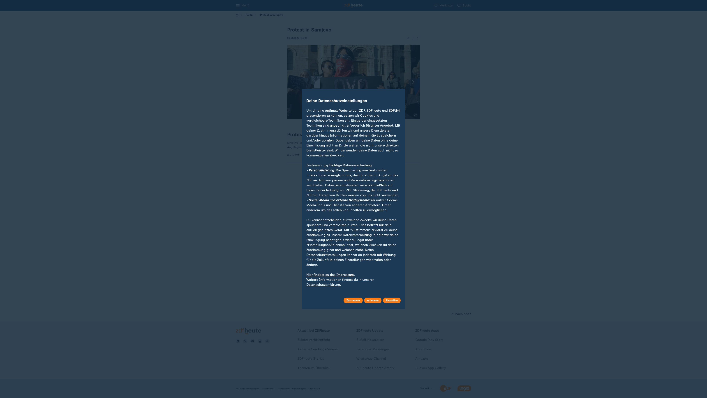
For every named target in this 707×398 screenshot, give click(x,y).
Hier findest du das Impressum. (330, 275)
